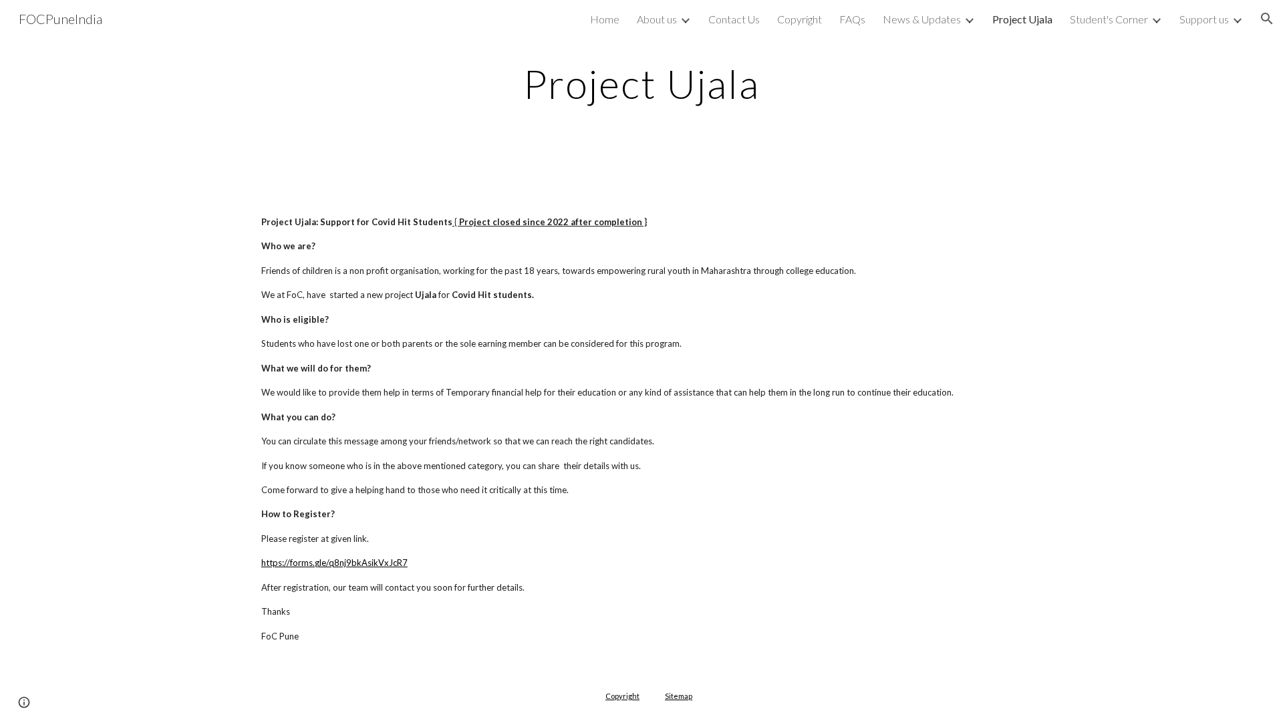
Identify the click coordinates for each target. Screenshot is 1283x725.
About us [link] (657, 19)
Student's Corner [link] (1109, 19)
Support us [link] (1204, 19)
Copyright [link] (799, 19)
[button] (1267, 19)
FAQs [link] (852, 19)
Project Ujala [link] (1022, 19)
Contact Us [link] (734, 19)
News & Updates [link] (922, 19)
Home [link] (604, 19)
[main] (641, 83)
